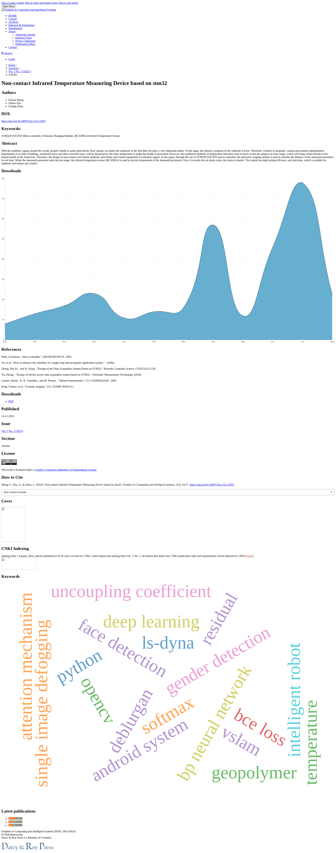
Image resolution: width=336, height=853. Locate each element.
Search (8, 53)
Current (12, 18)
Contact (12, 47)
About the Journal (25, 34)
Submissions (15, 28)
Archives (13, 21)
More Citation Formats (15, 492)
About (11, 31)
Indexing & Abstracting (21, 25)
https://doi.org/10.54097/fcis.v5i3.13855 (23, 121)
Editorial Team (23, 37)
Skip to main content (12, 2)
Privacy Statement (25, 40)
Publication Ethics (25, 44)
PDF (11, 401)
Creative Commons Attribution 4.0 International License (65, 469)
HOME (12, 15)
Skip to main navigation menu (41, 2)
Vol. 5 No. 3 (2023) (19, 71)
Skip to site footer (68, 2)
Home (12, 65)
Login (11, 59)
